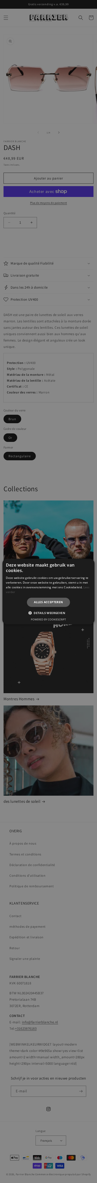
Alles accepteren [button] (48, 602)
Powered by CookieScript (48, 619)
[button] (48, 613)
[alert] (48, 591)
